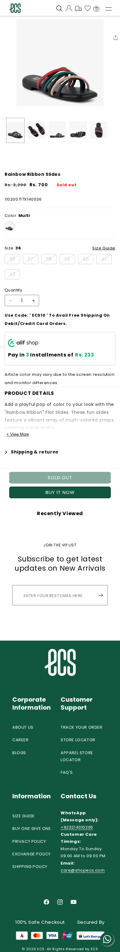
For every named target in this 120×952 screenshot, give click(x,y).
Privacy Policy (29, 841)
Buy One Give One (31, 828)
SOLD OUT (60, 477)
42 (14, 275)
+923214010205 (77, 827)
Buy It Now (60, 492)
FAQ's (67, 772)
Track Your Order (81, 727)
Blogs (19, 753)
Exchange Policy (31, 854)
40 (87, 260)
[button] (59, 9)
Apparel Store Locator (77, 756)
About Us (23, 727)
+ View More (17, 434)
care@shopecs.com (83, 870)
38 (51, 260)
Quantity (13, 290)
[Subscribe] (100, 595)
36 (15, 260)
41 (107, 260)
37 (33, 260)
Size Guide (23, 816)
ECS (41, 948)
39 (69, 260)
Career (20, 740)
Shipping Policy (29, 866)
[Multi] (9, 226)
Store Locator (78, 740)
